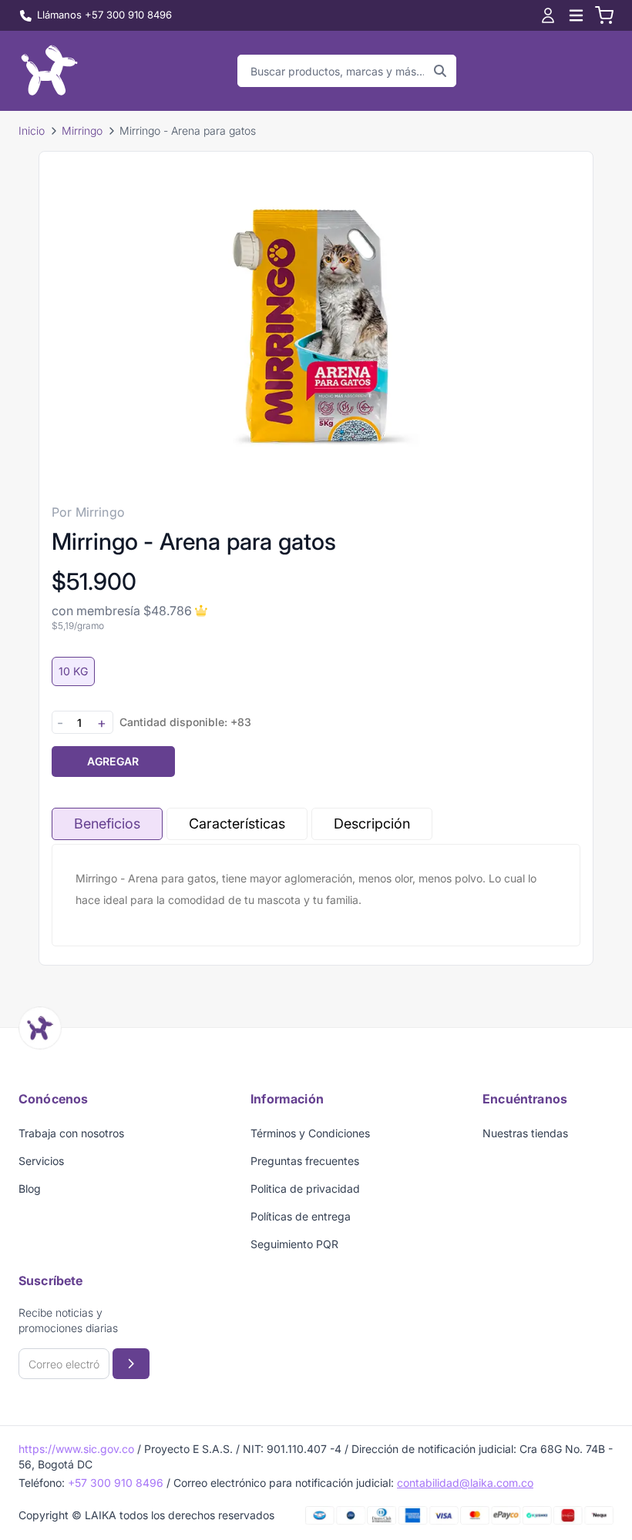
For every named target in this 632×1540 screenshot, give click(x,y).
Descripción (372, 823)
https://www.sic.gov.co (76, 1448)
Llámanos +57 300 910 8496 (104, 14)
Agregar (113, 761)
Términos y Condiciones (310, 1133)
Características (237, 823)
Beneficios (107, 823)
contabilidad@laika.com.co (465, 1482)
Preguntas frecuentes (304, 1160)
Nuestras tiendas (525, 1133)
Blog (29, 1188)
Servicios (41, 1160)
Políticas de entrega (300, 1216)
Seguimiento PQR (294, 1243)
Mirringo (82, 130)
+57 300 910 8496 (115, 1482)
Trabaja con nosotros (71, 1133)
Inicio (31, 130)
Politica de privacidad (305, 1188)
